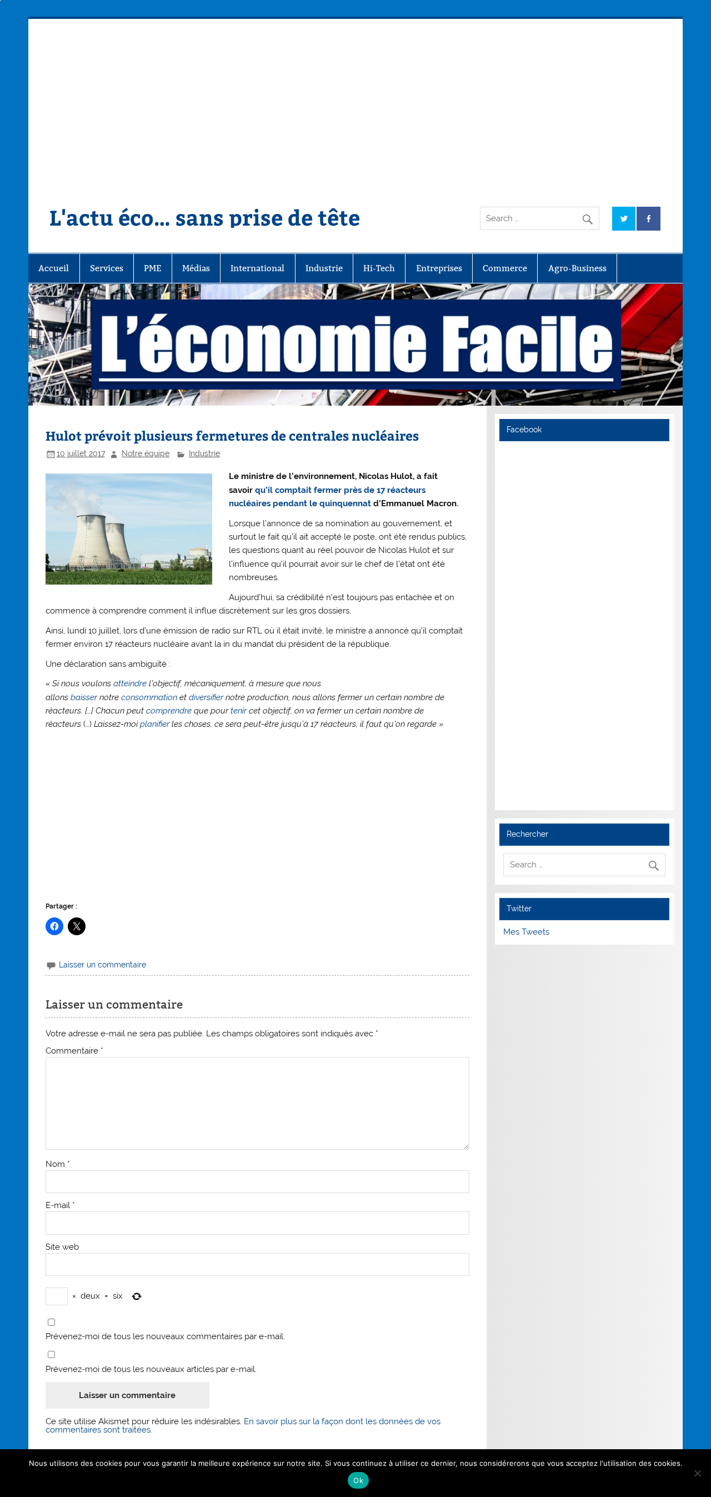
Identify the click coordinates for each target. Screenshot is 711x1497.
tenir (239, 711)
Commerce (505, 268)
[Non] (697, 1473)
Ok (358, 1480)
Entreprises (439, 268)
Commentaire (74, 1051)
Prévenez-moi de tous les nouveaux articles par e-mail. (151, 1369)
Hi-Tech (379, 268)
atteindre (130, 683)
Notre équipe (145, 453)
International (257, 268)
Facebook (524, 429)
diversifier (206, 697)
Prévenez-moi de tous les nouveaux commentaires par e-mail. (165, 1337)
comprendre (169, 711)
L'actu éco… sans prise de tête (204, 217)
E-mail (60, 1205)
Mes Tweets (526, 932)
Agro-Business (577, 268)
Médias (196, 268)
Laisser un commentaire (102, 964)
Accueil (53, 268)
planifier (154, 724)
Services (106, 268)
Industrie (324, 268)
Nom (58, 1164)
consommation (149, 697)
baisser (84, 697)
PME (152, 268)
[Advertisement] (355, 102)
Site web (62, 1247)
